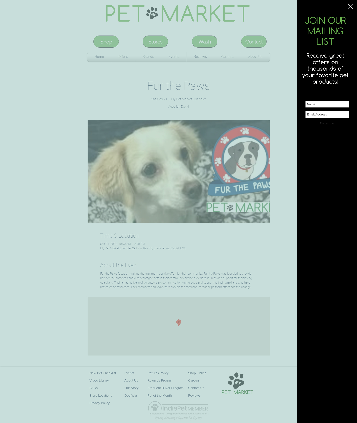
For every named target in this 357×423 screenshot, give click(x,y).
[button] (350, 6)
